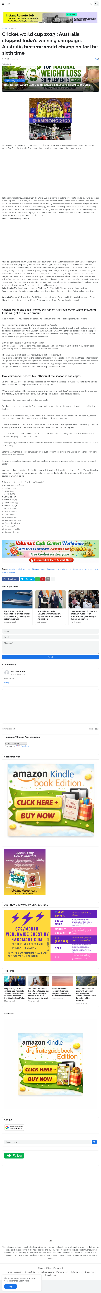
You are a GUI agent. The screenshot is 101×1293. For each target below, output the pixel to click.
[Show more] (53, 579)
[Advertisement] (50, 176)
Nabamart (58, 1268)
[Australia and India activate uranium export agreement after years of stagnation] (50, 599)
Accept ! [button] (10, 1286)
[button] (3, 4)
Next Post (93, 729)
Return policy (77, 1272)
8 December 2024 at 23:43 (20, 674)
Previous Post (9, 729)
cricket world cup (23, 569)
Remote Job (50, 1275)
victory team (77, 569)
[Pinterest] (42, 579)
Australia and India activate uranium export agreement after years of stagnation (49, 615)
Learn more (24, 1281)
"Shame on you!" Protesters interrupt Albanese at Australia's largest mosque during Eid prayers (84, 615)
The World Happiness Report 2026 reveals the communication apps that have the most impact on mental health (38, 993)
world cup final (8, 572)
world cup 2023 (91, 569)
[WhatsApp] (37, 579)
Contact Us (30, 1272)
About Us (18, 1272)
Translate (25, 746)
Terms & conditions (45, 1272)
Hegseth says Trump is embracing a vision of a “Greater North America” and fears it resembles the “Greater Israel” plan (14, 993)
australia (12, 29)
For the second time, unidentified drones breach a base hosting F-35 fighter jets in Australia (17, 615)
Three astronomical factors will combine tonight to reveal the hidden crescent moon (61, 992)
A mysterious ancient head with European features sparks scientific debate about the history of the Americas (86, 995)
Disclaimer (89, 1272)
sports (68, 569)
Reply (6, 682)
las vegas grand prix (56, 569)
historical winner (39, 569)
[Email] (48, 579)
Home (4, 29)
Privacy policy (62, 1272)
